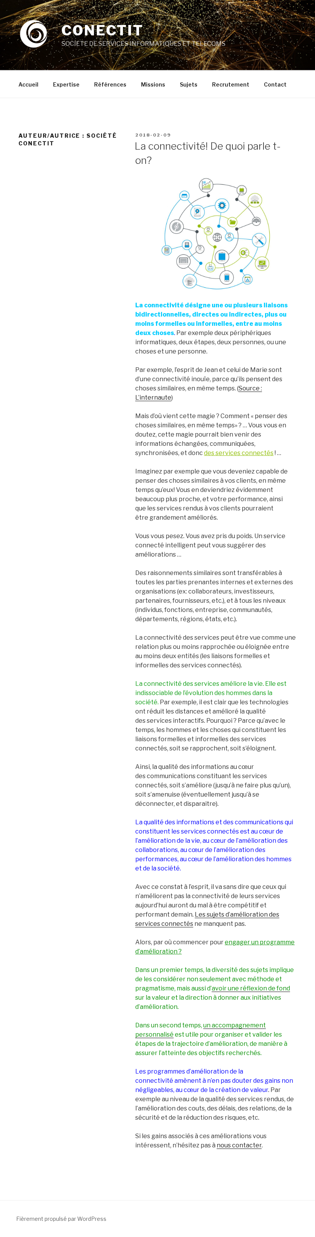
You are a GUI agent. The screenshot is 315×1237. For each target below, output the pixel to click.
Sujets (188, 84)
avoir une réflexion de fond (251, 988)
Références (110, 84)
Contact (275, 84)
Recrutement (230, 84)
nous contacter (239, 1145)
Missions (153, 84)
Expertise (66, 84)
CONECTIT (102, 30)
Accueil (28, 84)
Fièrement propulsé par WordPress (61, 1218)
